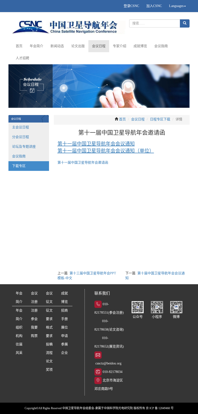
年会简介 (36, 46)
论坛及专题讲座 (24, 146)
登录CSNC (131, 6)
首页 (19, 46)
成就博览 (140, 46)
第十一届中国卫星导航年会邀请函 (82, 162)
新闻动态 (57, 46)
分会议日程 (20, 137)
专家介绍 (119, 46)
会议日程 (99, 46)
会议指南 (161, 46)
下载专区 (19, 166)
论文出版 (78, 46)
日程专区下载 (160, 119)
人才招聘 (22, 58)
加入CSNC (154, 6)
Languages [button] (176, 6)
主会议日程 (20, 127)
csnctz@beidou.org (108, 363)
